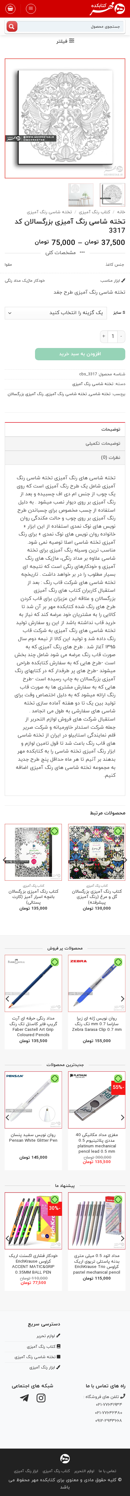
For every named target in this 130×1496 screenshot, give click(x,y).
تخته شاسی (99, 394)
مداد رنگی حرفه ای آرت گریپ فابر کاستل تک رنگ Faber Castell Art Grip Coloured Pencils (33, 1027)
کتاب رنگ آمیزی (94, 212)
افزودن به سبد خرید (80, 354)
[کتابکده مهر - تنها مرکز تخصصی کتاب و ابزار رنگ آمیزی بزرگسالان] (65, 1458)
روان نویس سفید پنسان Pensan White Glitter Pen (33, 1137)
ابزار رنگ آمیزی (26, 1471)
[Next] (10, 118)
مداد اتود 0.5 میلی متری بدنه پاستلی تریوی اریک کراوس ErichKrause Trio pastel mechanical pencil (96, 1264)
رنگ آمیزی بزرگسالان (26, 394)
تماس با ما (107, 1471)
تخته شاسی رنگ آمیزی (49, 212)
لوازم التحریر (84, 1471)
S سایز (119, 313)
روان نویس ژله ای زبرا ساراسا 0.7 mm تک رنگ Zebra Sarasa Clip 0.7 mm (97, 1024)
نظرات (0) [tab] (110, 457)
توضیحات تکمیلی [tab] (103, 443)
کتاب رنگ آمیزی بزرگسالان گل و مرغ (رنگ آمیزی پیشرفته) (97, 897)
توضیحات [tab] (110, 429)
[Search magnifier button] (12, 26)
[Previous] (115, 118)
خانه (121, 212)
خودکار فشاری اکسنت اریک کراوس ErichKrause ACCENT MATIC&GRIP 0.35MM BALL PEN (33, 1264)
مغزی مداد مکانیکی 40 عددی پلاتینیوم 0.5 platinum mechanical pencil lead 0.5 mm (97, 1143)
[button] (31, 9)
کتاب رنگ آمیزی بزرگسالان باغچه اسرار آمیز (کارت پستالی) (33, 897)
